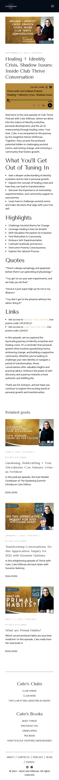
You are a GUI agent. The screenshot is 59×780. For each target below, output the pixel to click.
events (30, 762)
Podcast (37, 53)
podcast (38, 757)
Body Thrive (29, 721)
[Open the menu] (52, 6)
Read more (11, 492)
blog (49, 757)
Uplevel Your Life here (36, 320)
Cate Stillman (15, 457)
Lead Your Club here (35, 327)
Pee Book (29, 736)
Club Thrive (29, 691)
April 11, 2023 (14, 619)
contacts (24, 757)
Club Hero (29, 696)
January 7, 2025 (15, 535)
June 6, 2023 (12, 452)
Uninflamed (29, 731)
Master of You (29, 726)
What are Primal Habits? (23, 630)
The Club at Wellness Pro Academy (30, 701)
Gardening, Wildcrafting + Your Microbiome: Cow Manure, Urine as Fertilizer (29, 467)
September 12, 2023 (17, 53)
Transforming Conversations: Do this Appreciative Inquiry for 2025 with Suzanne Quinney (28, 551)
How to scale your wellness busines (29, 741)
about (10, 757)
